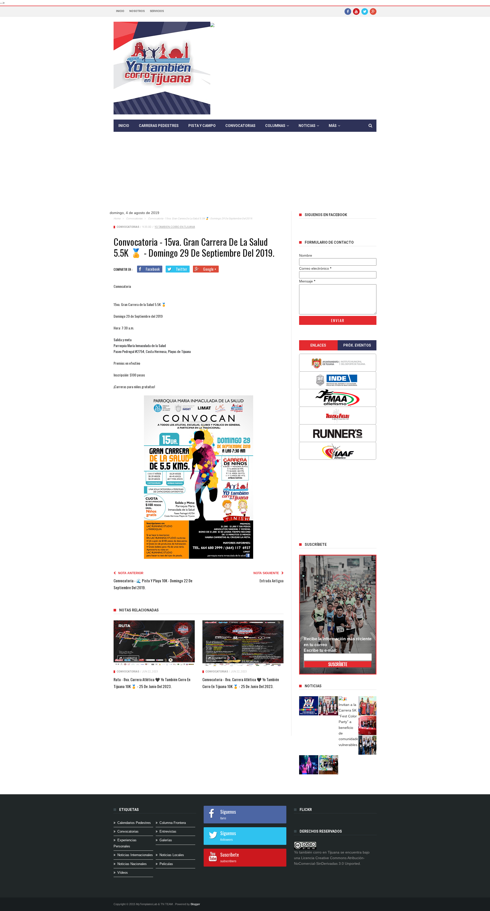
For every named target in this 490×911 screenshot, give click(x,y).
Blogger (195, 904)
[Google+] (373, 11)
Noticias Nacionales (132, 864)
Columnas (275, 126)
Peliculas (166, 864)
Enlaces (318, 345)
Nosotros (137, 11)
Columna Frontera (173, 823)
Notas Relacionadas (139, 610)
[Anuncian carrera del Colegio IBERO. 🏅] (368, 725)
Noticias (307, 126)
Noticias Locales (172, 855)
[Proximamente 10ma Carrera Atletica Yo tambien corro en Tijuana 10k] (308, 705)
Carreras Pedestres (159, 126)
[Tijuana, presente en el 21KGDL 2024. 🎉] (368, 745)
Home (117, 218)
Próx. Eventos (357, 345)
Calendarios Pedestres (134, 823)
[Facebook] (348, 11)
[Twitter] (364, 11)
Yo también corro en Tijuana (175, 227)
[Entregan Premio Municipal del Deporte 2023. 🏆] (308, 764)
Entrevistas (168, 831)
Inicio (120, 11)
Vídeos (122, 872)
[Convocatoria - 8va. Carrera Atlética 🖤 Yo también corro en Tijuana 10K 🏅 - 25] (243, 643)
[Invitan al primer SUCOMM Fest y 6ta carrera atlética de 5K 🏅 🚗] (368, 705)
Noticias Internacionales (135, 855)
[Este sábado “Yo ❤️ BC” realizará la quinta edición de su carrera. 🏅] (328, 764)
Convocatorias (240, 126)
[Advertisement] (249, 175)
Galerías (166, 840)
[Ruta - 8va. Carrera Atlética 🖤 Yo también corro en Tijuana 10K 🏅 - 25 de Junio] (154, 643)
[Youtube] (356, 11)
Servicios (157, 11)
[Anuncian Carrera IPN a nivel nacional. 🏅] (328, 705)
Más (333, 126)
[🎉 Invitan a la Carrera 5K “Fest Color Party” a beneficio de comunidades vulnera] (348, 722)
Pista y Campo (202, 126)
